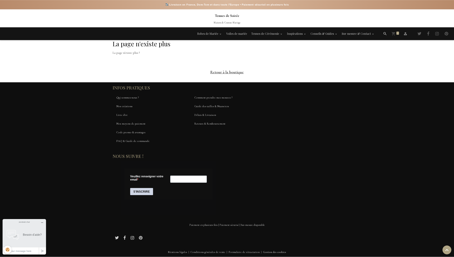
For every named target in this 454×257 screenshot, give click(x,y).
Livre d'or (122, 115)
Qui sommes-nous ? (127, 97)
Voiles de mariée (236, 33)
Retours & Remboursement (209, 123)
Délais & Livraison (205, 115)
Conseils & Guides (323, 33)
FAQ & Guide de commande (133, 141)
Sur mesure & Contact (357, 33)
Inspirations (295, 33)
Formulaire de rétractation (244, 252)
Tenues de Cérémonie (265, 33)
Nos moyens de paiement (130, 123)
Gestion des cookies (274, 252)
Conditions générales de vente (207, 252)
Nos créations (124, 106)
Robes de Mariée (208, 33)
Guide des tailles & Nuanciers (211, 106)
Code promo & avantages (130, 132)
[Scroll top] (446, 249)
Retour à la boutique (227, 72)
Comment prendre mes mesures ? (213, 97)
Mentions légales (177, 252)
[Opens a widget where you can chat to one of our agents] (24, 237)
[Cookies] (8, 250)
